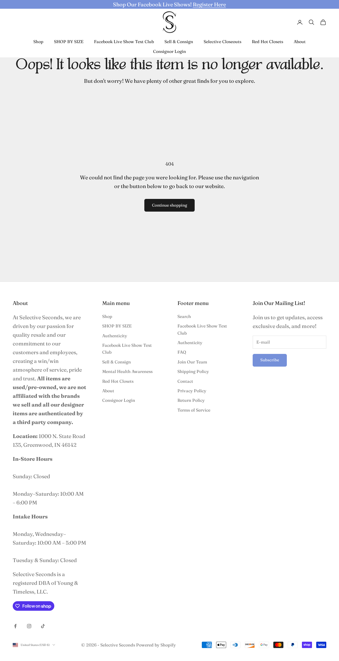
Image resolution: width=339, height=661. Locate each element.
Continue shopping (169, 205)
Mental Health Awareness (127, 371)
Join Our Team (192, 361)
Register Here (209, 4)
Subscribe (269, 359)
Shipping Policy (193, 371)
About (300, 41)
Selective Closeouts (222, 41)
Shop (38, 41)
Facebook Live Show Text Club (124, 41)
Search (184, 316)
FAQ (181, 352)
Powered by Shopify (156, 645)
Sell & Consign (178, 41)
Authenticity (114, 335)
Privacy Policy (191, 390)
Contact (185, 381)
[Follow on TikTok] (43, 626)
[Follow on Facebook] (15, 626)
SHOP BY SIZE (68, 41)
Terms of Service (193, 410)
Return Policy (191, 400)
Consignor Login (169, 51)
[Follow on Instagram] (29, 626)
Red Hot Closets (267, 41)
